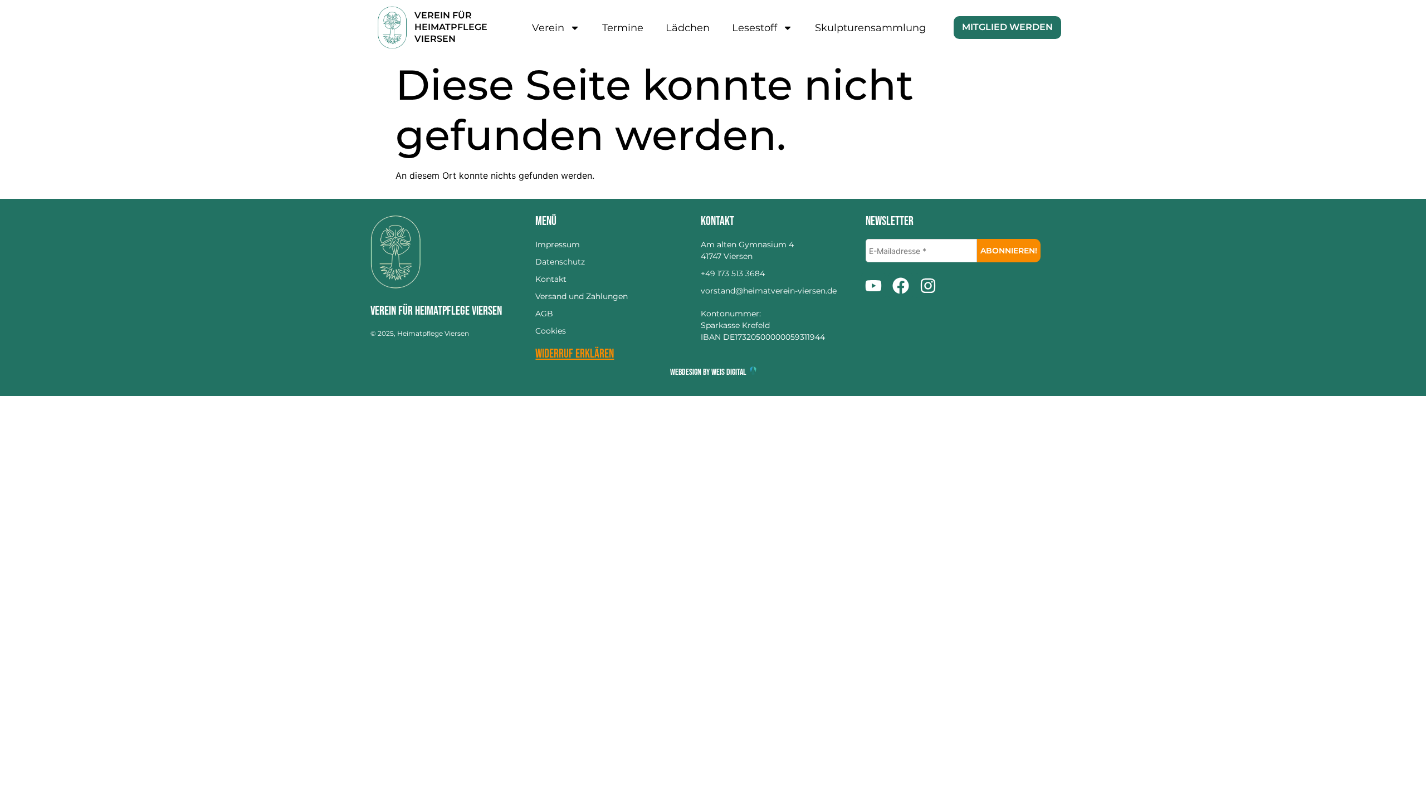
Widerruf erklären (574, 353)
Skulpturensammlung (870, 28)
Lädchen (688, 28)
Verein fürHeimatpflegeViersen (450, 27)
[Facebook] (900, 285)
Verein (548, 28)
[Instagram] (928, 285)
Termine (622, 28)
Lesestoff (754, 28)
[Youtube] (873, 285)
